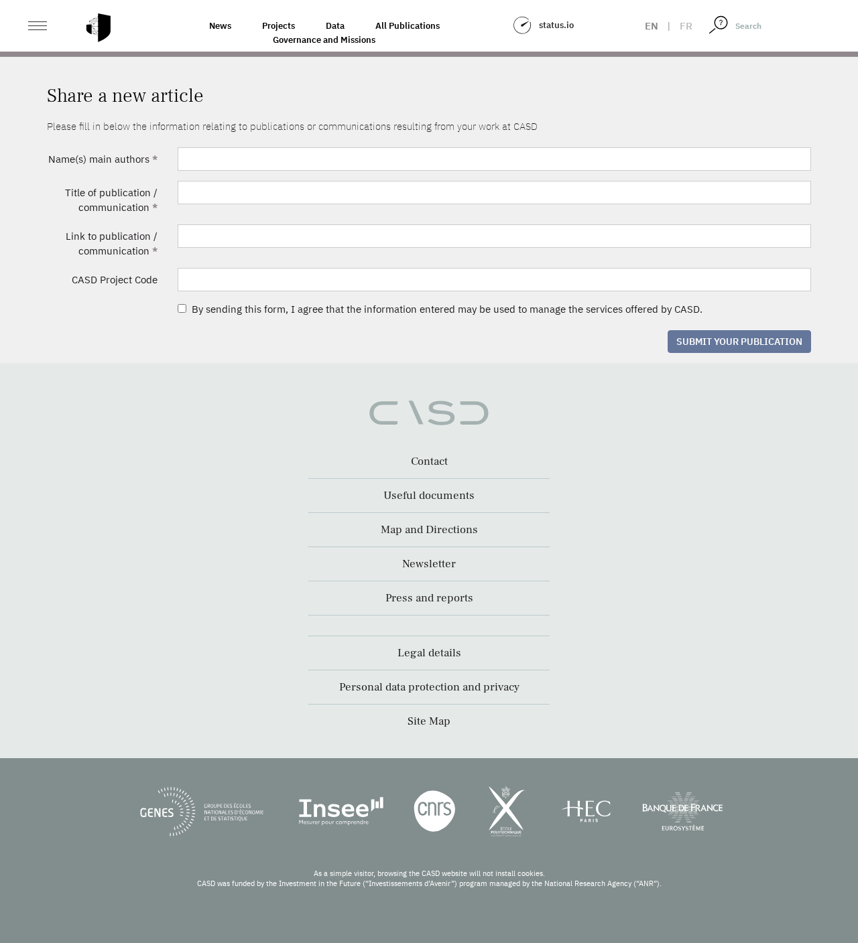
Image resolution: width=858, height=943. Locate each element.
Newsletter (429, 564)
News (220, 26)
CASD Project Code (115, 279)
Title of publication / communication (111, 199)
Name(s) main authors (103, 159)
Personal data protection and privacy (429, 687)
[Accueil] (98, 28)
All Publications (407, 26)
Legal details (429, 653)
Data (335, 26)
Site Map (429, 721)
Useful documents (429, 495)
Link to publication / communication (112, 243)
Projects (278, 26)
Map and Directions (429, 529)
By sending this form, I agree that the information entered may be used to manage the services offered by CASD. (444, 309)
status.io (556, 25)
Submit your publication (739, 342)
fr (686, 25)
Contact (429, 461)
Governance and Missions (324, 40)
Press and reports (429, 598)
